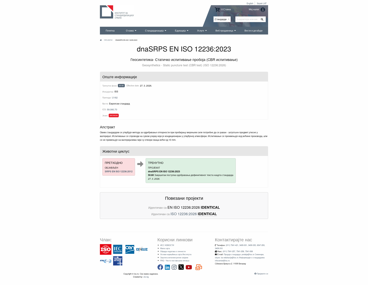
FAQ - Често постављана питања (174, 260)
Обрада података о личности (173, 251)
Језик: (105, 115)
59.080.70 (112, 109)
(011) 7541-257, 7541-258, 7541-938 (238, 251)
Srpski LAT (262, 3)
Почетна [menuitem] (110, 30)
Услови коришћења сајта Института (175, 254)
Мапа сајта (165, 248)
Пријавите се (262, 273)
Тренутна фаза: (109, 85)
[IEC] (117, 249)
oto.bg (146, 276)
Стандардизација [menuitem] (154, 30)
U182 (115, 97)
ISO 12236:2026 (183, 213)
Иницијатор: (108, 91)
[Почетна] (101, 40)
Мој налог (254, 9)
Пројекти (108, 40)
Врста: (105, 103)
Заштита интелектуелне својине (174, 257)
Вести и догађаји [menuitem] (253, 30)
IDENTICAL (210, 207)
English (250, 3)
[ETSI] (105, 260)
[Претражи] (262, 19)
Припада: (106, 97)
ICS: (104, 109)
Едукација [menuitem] (180, 30)
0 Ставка (226, 9)
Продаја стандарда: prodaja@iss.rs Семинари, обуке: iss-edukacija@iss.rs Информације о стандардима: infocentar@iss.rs (240, 257)
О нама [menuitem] (130, 30)
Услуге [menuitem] (200, 30)
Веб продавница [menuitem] (224, 30)
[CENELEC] (142, 249)
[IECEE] (117, 260)
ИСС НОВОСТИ (167, 245)
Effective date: (132, 85)
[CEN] (130, 249)
